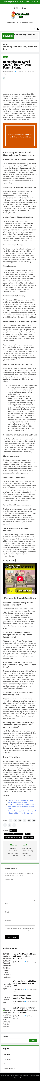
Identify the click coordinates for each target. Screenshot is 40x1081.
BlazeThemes (21, 1078)
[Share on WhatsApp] (24, 820)
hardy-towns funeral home (13, 834)
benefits (13, 830)
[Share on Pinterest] (29, 820)
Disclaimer (7, 1059)
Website (8, 920)
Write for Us (8, 1064)
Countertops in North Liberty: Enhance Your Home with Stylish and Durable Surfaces (22, 807)
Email (7, 912)
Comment (9, 880)
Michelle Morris (9, 72)
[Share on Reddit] (34, 820)
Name (7, 904)
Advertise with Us (9, 1068)
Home (6, 57)
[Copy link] (14, 825)
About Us (7, 1055)
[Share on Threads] (9, 825)
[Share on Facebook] (10, 820)
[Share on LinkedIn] (20, 820)
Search (5, 1037)
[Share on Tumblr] (5, 825)
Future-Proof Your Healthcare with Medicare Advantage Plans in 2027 (19, 2)
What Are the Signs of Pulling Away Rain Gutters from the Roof (24, 983)
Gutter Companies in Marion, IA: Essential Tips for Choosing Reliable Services (25, 1010)
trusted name (28, 837)
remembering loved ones (12, 837)
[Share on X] (15, 820)
